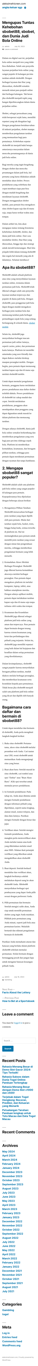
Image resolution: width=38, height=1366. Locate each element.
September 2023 (12, 1184)
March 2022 (9, 1258)
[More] (25, 8)
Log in (6, 1333)
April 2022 (8, 1254)
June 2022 (8, 1246)
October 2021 (10, 1278)
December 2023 (12, 1172)
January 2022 (10, 1266)
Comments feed (12, 1341)
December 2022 (12, 1221)
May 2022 (8, 1250)
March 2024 (9, 1159)
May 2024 (8, 1151)
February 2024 (11, 1163)
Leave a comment (11, 49)
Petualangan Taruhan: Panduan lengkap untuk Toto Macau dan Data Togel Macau (19, 1115)
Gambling (8, 980)
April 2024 (9, 1155)
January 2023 (10, 1217)
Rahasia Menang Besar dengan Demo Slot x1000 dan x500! (17, 1089)
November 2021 (12, 1274)
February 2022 (11, 1262)
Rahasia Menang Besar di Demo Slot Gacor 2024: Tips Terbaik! (17, 1069)
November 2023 (12, 1176)
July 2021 (8, 1291)
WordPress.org (11, 1345)
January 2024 (10, 1167)
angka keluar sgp (12, 7)
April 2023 (8, 1205)
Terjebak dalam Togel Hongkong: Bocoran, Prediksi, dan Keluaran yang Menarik (15, 1101)
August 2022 (10, 1237)
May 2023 (8, 1200)
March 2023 (9, 1209)
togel (5, 1314)
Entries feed (9, 1337)
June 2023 (8, 1196)
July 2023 (8, 1192)
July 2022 (8, 1241)
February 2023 (11, 1213)
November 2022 (12, 1225)
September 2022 (12, 1233)
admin (7, 46)
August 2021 (10, 1287)
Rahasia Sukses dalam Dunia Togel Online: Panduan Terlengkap (15, 1079)
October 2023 (11, 1180)
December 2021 (12, 1270)
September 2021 (12, 1283)
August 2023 (10, 1188)
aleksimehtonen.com (14, 3)
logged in (18, 1022)
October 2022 (11, 1229)
